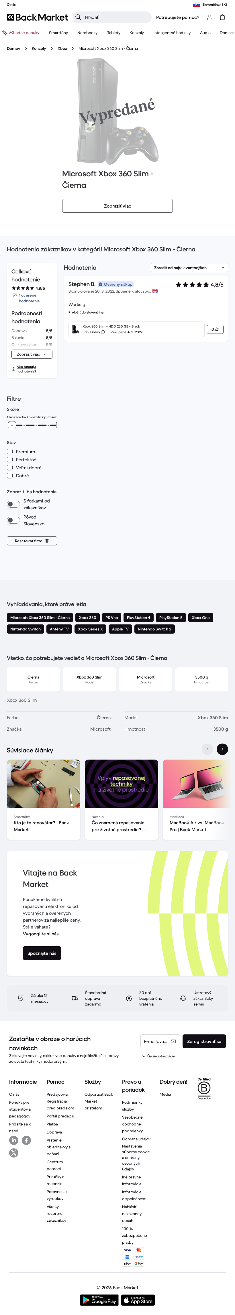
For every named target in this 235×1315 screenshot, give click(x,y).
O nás (14, 1094)
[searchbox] (116, 17)
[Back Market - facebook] (26, 1140)
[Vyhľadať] (78, 17)
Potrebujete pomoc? (177, 17)
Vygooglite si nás (41, 934)
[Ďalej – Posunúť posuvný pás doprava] (222, 749)
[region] (117, 800)
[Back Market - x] (13, 1153)
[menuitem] (58, 32)
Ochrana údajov (136, 1138)
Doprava (54, 1132)
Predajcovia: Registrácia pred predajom (60, 1101)
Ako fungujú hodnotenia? (26, 368)
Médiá (165, 1094)
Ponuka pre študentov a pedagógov (20, 1109)
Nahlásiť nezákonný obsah (132, 1213)
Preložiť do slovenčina (85, 312)
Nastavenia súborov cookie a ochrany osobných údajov (136, 1158)
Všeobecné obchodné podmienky (132, 1124)
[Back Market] (37, 17)
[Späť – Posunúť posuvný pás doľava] (207, 749)
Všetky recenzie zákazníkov (56, 1213)
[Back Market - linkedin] (13, 1140)
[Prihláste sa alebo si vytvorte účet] (210, 17)
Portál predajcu (60, 1116)
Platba (52, 1124)
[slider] (12, 425)
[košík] (222, 17)
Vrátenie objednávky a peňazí (58, 1146)
